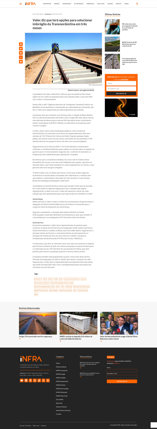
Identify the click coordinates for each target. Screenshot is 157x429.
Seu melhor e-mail (112, 373)
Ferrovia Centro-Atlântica (42, 283)
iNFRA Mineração (61, 392)
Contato (58, 414)
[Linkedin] (26, 380)
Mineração (90, 3)
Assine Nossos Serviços (63, 410)
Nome (108, 367)
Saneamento (66, 3)
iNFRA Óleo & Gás (62, 396)
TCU (75, 290)
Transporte (47, 3)
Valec (36, 294)
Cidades (110, 3)
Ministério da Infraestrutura (81, 286)
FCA (60, 279)
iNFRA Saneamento (62, 381)
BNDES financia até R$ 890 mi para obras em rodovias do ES (129, 44)
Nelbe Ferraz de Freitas (41, 290)
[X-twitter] (43, 380)
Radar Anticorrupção (65, 290)
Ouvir (132, 114)
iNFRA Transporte (61, 370)
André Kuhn (38, 279)
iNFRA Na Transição (62, 388)
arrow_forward (20, 339)
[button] (20, 3)
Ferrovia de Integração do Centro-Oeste (62, 283)
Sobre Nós (59, 403)
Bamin (51, 279)
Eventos (118, 3)
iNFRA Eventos (61, 385)
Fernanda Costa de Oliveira (71, 279)
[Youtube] (22, 380)
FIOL (62, 286)
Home (58, 363)
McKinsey (69, 286)
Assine (126, 3)
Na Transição (78, 3)
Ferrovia (83, 279)
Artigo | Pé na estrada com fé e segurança (35, 336)
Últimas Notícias (112, 14)
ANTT (45, 279)
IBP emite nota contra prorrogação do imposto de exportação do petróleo (130, 26)
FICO (57, 286)
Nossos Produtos (61, 407)
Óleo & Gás (100, 3)
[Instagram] (35, 380)
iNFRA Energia (60, 374)
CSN (56, 279)
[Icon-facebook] (30, 380)
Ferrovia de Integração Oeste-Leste (44, 286)
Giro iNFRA (59, 399)
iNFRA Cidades (61, 378)
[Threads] (48, 380)
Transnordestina (82, 290)
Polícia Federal (53, 290)
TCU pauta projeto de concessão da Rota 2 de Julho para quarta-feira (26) (129, 61)
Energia (57, 3)
